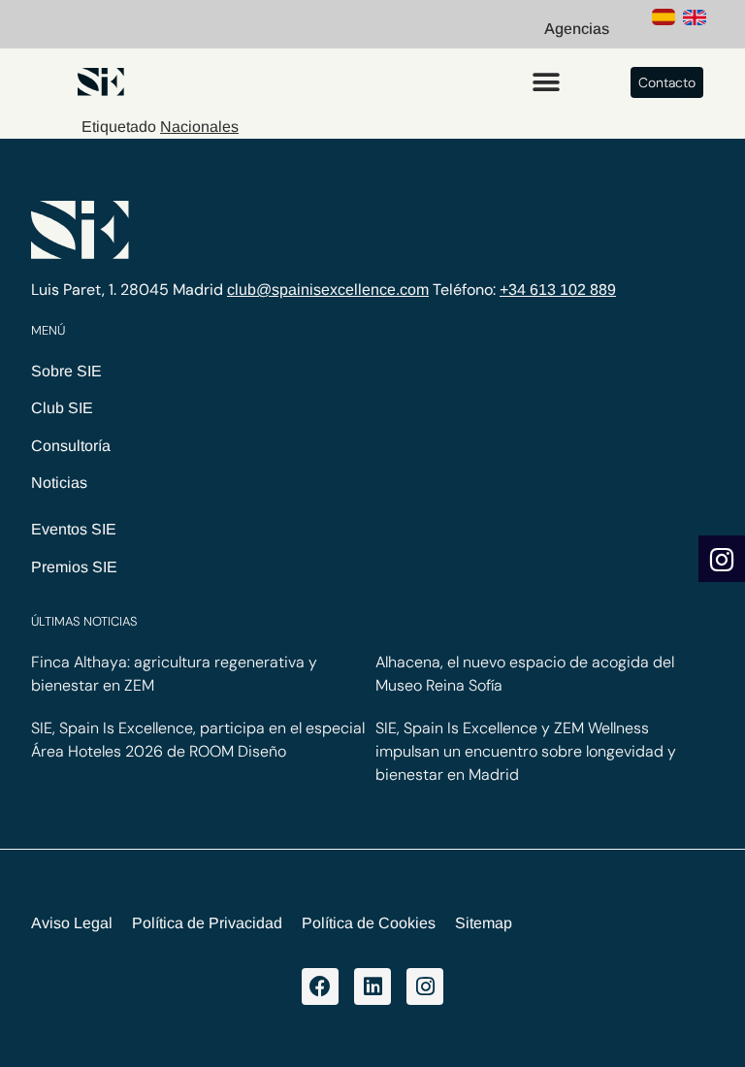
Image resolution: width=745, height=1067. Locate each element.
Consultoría (71, 445)
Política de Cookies (369, 923)
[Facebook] (320, 986)
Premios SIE (74, 567)
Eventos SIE (73, 529)
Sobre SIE (66, 371)
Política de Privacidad (207, 923)
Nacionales (199, 126)
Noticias (59, 482)
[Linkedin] (372, 986)
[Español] (663, 20)
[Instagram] (424, 986)
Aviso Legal (72, 923)
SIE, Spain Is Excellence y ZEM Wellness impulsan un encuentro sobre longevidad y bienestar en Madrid (525, 751)
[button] (546, 82)
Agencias (576, 28)
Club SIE (62, 408)
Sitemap (483, 923)
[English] (694, 20)
